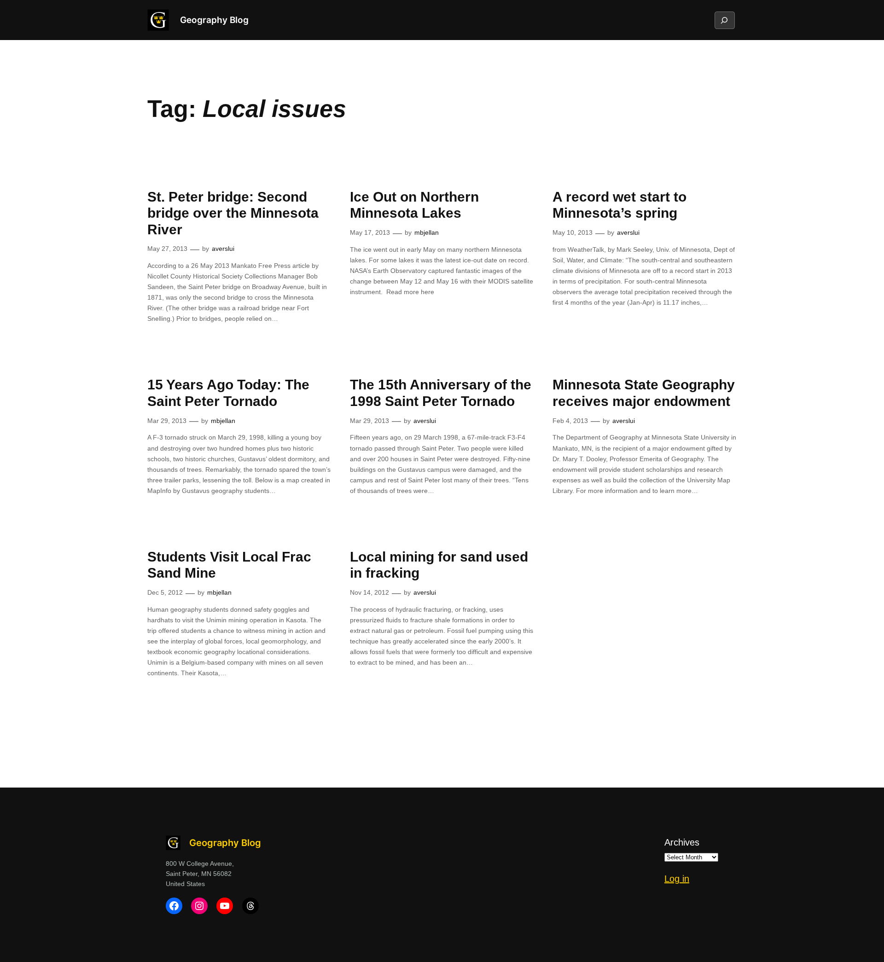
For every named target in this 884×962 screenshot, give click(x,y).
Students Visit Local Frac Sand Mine (229, 565)
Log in (676, 879)
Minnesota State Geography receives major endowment (643, 393)
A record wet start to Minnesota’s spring (619, 205)
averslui (223, 248)
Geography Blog (214, 19)
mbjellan (426, 232)
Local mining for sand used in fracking (439, 565)
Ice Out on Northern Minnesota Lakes (414, 205)
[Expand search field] (724, 20)
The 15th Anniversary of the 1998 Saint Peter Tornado (440, 393)
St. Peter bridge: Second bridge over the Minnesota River (233, 213)
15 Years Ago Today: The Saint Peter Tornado (228, 393)
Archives (681, 842)
